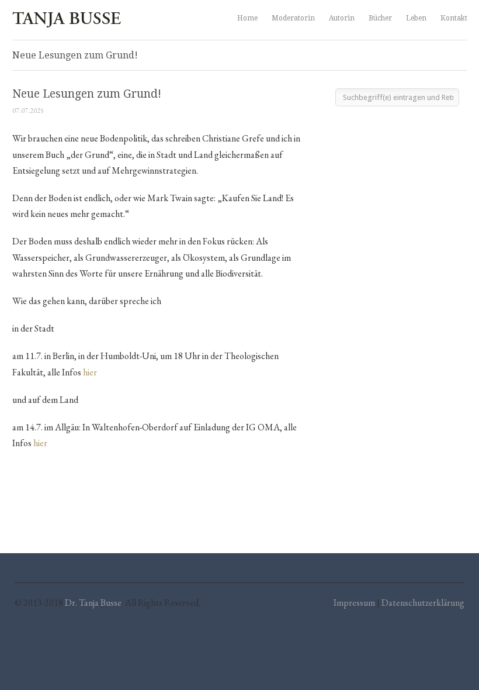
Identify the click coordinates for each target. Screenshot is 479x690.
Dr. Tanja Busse (93, 602)
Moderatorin (293, 18)
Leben (416, 18)
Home (247, 18)
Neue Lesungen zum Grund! (86, 94)
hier (90, 372)
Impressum (354, 602)
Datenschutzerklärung (422, 602)
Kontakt (453, 18)
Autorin (342, 18)
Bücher (380, 18)
